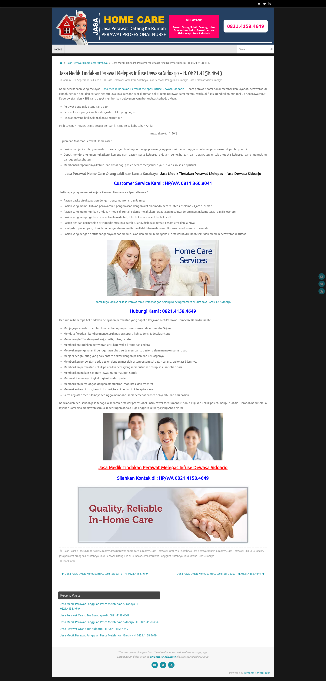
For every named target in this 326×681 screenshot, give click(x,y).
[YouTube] (259, 3)
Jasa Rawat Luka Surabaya (199, 556)
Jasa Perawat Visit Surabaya (205, 80)
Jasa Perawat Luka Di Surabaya (245, 551)
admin (67, 80)
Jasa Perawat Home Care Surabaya (87, 63)
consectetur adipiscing (163, 656)
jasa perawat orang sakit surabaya (79, 556)
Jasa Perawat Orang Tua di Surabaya (121, 556)
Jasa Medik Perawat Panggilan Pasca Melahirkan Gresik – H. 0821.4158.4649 (108, 635)
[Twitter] (264, 3)
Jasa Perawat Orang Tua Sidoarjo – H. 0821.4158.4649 (94, 629)
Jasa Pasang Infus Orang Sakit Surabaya (87, 551)
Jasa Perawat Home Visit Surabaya (171, 551)
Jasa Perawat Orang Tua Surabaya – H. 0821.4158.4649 (94, 615)
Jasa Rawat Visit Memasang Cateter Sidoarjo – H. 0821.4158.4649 (106, 574)
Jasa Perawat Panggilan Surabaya (168, 80)
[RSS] (269, 3)
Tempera (249, 673)
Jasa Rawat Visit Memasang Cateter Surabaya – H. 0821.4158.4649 (219, 574)
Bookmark (69, 561)
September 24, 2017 (89, 80)
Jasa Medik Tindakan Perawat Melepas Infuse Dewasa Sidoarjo (143, 89)
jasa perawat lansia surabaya (209, 551)
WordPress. (264, 673)
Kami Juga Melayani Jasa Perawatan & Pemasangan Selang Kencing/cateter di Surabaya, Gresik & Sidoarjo (163, 302)
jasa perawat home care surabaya (130, 551)
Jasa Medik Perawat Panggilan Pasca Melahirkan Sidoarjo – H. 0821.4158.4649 (109, 622)
